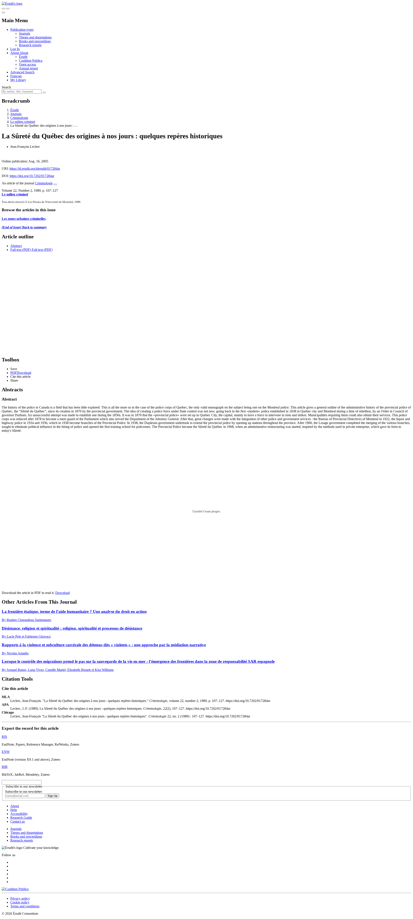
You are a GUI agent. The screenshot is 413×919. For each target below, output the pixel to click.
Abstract (16, 246)
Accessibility (19, 814)
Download (62, 593)
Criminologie (19, 118)
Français (16, 76)
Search (6, 87)
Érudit (23, 57)
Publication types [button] (22, 29)
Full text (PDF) (20, 249)
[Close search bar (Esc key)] (7, 8)
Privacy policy (20, 898)
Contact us (17, 821)
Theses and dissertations (35, 37)
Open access (27, 64)
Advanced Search (22, 72)
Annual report (28, 68)
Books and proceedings (35, 41)
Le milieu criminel (22, 121)
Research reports (30, 45)
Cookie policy (19, 902)
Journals (24, 33)
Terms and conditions (24, 906)
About (24, 53)
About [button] (15, 53)
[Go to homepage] (12, 3)
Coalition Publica (30, 60)
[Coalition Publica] (15, 889)
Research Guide (21, 817)
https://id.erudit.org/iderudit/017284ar (34, 168)
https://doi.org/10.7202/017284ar (32, 176)
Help (13, 810)
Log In (15, 49)
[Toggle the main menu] (3, 12)
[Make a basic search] (3, 8)
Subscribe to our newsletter (23, 791)
